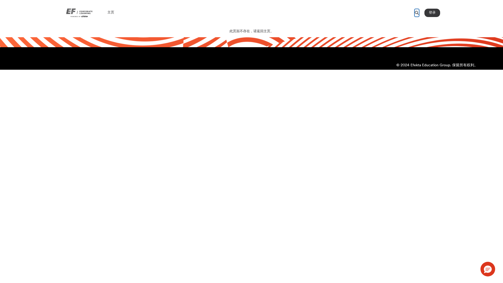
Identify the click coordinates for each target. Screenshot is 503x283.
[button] (487, 269)
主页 (110, 12)
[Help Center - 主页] (79, 12)
